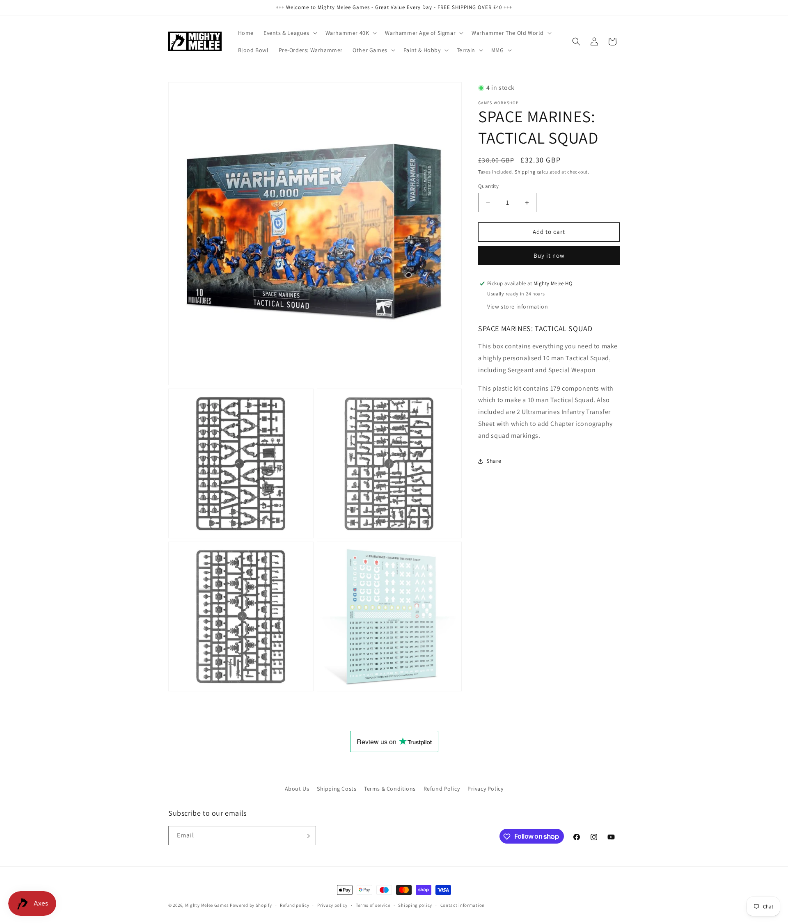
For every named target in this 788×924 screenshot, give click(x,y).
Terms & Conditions (390, 788)
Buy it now (549, 255)
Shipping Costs (336, 788)
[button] (290, 32)
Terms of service (373, 905)
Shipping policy (415, 905)
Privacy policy (332, 905)
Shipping (525, 172)
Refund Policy (442, 788)
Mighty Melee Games (207, 905)
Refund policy (294, 905)
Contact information (462, 905)
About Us (297, 788)
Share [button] (494, 460)
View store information (517, 306)
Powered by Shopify (251, 905)
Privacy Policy (485, 788)
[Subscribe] (307, 836)
